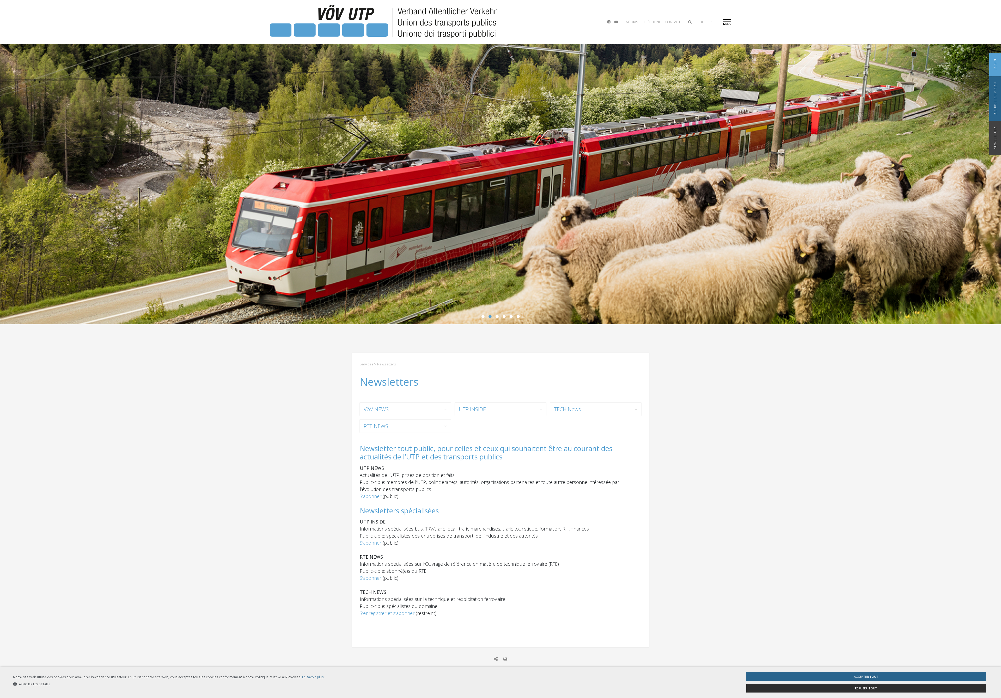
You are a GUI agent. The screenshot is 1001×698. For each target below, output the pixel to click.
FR (710, 22)
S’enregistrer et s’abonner (388, 613)
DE (701, 22)
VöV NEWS (376, 409)
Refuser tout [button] (866, 688)
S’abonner (371, 496)
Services (366, 364)
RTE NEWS (376, 426)
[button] (168, 684)
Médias (632, 22)
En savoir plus (313, 677)
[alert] (500, 682)
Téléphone (651, 22)
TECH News (567, 409)
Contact (672, 22)
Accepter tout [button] (866, 676)
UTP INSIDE (472, 409)
